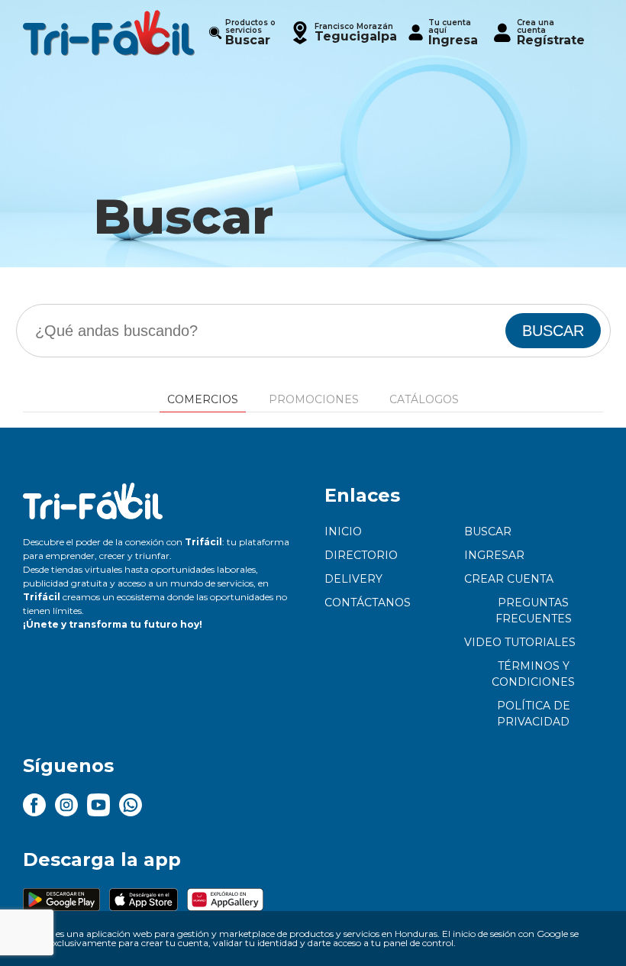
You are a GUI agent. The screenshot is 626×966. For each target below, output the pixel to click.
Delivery (353, 579)
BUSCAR (553, 330)
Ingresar (494, 555)
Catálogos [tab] (424, 399)
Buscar (487, 531)
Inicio (343, 531)
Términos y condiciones (533, 674)
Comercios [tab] (202, 399)
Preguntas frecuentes (533, 610)
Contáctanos (367, 602)
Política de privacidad (533, 714)
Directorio (361, 555)
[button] (343, 32)
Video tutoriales (520, 642)
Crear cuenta (508, 579)
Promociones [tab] (314, 399)
